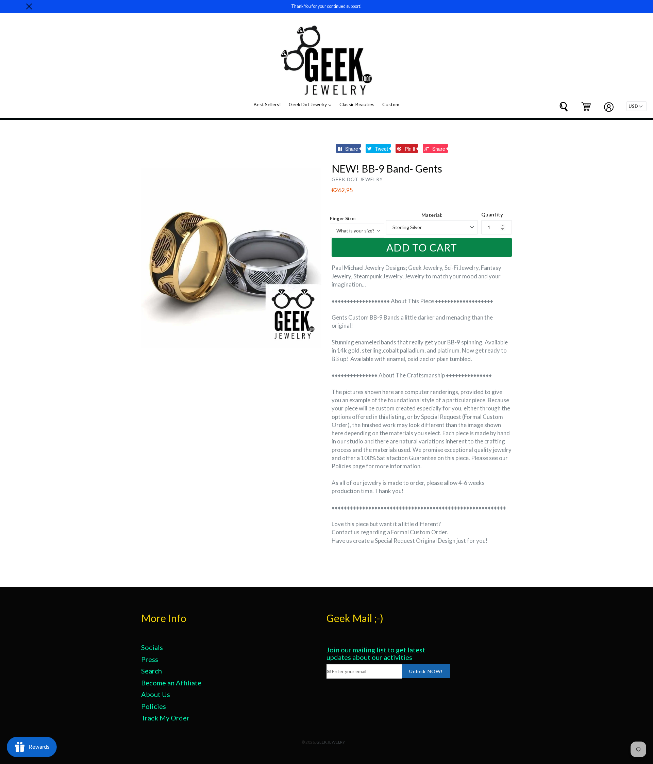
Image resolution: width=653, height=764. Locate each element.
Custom (390, 104)
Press (149, 659)
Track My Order (165, 718)
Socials (152, 647)
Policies (153, 706)
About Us (155, 694)
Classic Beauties (356, 104)
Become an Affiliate (171, 683)
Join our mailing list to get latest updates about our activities (375, 653)
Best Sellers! (267, 104)
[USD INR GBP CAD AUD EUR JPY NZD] (636, 106)
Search (151, 671)
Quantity (492, 214)
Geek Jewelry (330, 741)
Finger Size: (343, 218)
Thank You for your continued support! (326, 6)
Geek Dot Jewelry (312, 104)
